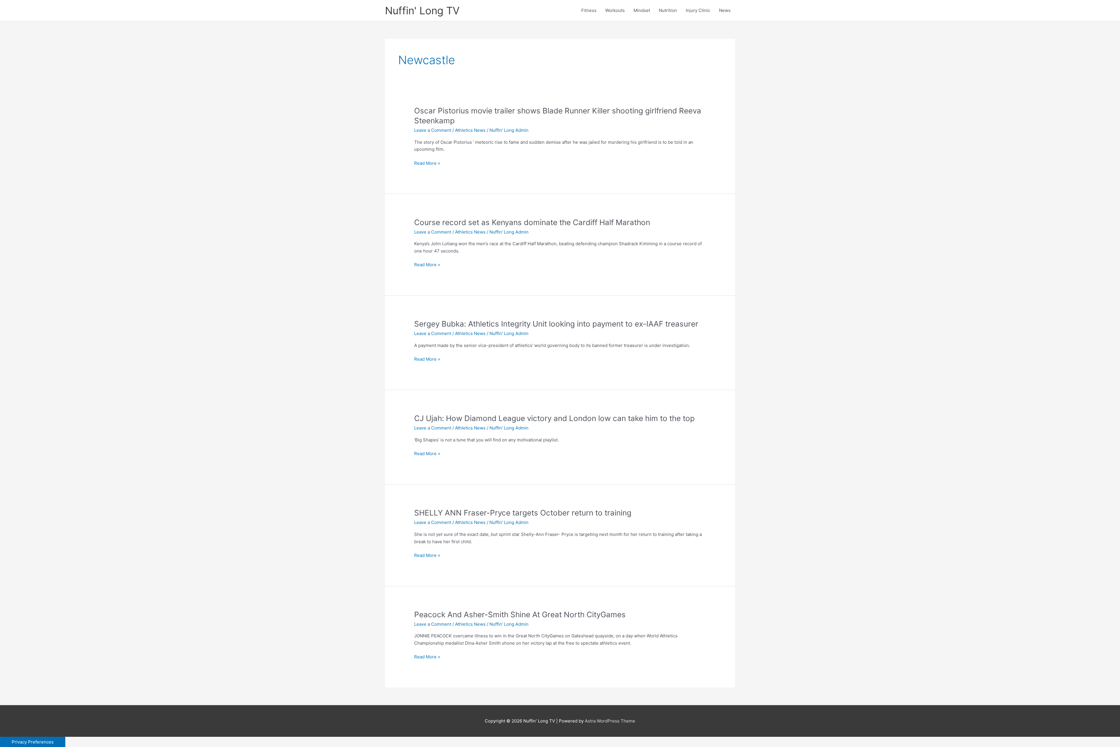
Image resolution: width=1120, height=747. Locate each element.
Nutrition (668, 10)
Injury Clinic (698, 10)
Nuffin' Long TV (422, 10)
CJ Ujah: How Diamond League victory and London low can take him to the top (554, 418)
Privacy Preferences (33, 742)
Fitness (588, 10)
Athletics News (470, 130)
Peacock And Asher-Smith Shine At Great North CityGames (520, 614)
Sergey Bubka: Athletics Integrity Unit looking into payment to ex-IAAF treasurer (556, 323)
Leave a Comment (432, 130)
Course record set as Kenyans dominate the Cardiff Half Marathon (532, 222)
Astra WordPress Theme (610, 721)
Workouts (615, 10)
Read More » (427, 163)
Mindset (642, 10)
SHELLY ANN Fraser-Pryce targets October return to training (522, 512)
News (725, 10)
